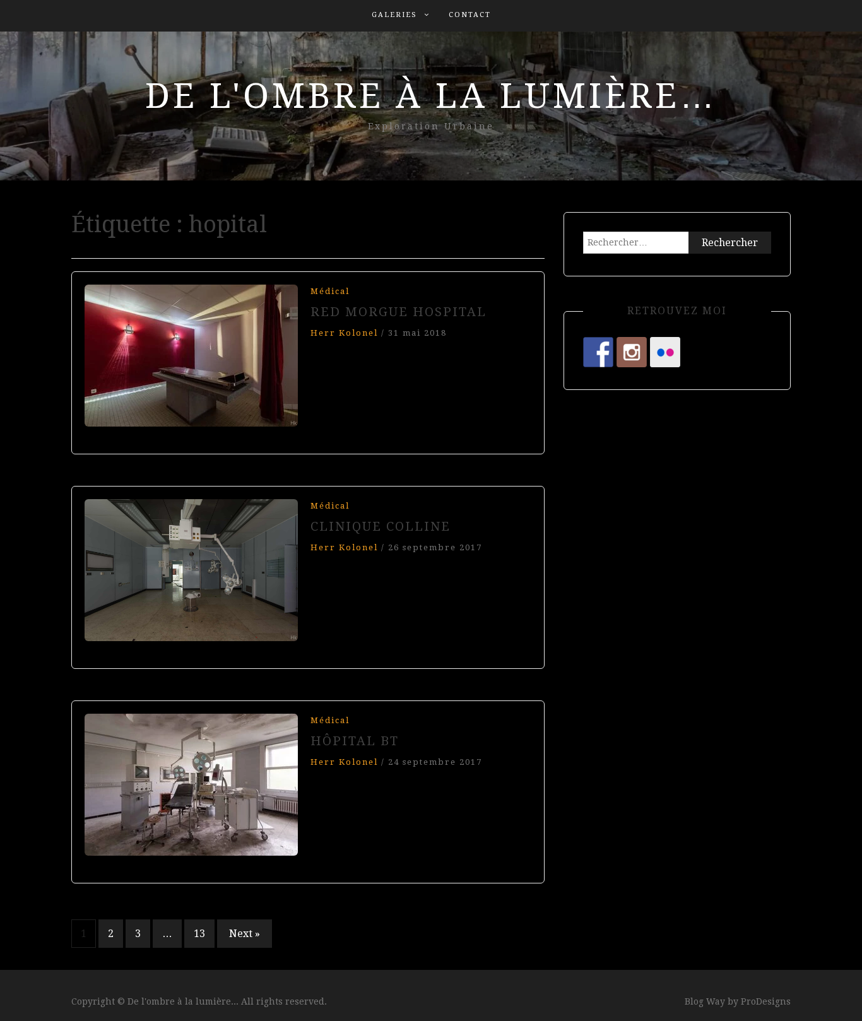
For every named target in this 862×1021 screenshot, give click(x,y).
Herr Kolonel (344, 333)
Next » (244, 934)
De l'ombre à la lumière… (431, 96)
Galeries (394, 15)
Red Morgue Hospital (398, 311)
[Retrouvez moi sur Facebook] (598, 352)
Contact (470, 15)
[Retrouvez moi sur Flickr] (665, 352)
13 (199, 934)
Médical (330, 291)
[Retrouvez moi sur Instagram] (632, 352)
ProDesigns (766, 1001)
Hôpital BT (354, 740)
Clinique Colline (380, 526)
